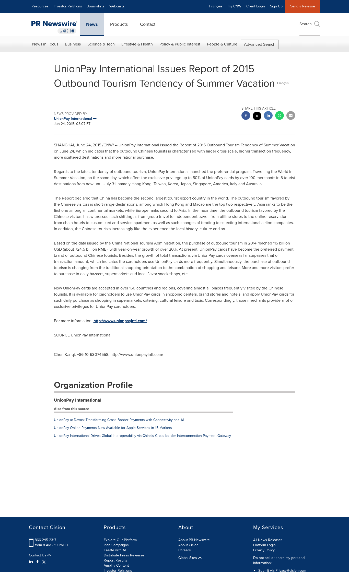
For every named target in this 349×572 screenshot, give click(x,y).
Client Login (255, 6)
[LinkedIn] (31, 561)
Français (216, 6)
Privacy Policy (264, 550)
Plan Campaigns (116, 545)
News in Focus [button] (45, 44)
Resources (40, 6)
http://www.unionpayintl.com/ (120, 321)
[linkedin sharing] (268, 116)
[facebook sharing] (245, 116)
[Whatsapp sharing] (279, 116)
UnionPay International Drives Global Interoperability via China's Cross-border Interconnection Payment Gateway (142, 435)
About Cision (188, 545)
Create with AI (115, 550)
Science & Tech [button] (101, 44)
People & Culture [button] (222, 44)
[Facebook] (37, 561)
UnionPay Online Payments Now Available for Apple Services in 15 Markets (113, 427)
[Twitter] (44, 561)
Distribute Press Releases (124, 555)
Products (119, 24)
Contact (147, 24)
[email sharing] (290, 116)
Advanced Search (259, 44)
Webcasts (116, 6)
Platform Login (264, 545)
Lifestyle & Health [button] (137, 44)
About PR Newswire (194, 540)
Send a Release (302, 6)
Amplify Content (116, 565)
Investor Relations (68, 6)
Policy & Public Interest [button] (179, 44)
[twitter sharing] (257, 117)
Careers (184, 550)
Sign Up (276, 6)
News (92, 24)
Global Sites (188, 558)
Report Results (115, 560)
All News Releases (268, 540)
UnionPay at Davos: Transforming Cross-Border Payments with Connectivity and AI (119, 420)
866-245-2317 (45, 540)
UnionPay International (77, 400)
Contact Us (38, 555)
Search (305, 24)
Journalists (95, 6)
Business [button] (73, 44)
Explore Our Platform (120, 540)
